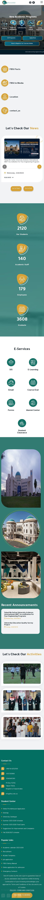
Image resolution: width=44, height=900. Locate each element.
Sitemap (5, 813)
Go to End (28, 188)
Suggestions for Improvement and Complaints (18, 829)
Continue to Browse (22, 895)
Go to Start (16, 188)
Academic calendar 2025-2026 (13, 848)
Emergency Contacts (10, 871)
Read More (7, 177)
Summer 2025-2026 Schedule (13, 821)
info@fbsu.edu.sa (11, 794)
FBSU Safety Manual (10, 864)
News (34, 129)
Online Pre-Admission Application (14, 809)
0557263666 (10, 774)
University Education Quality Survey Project (18, 624)
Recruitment (7, 852)
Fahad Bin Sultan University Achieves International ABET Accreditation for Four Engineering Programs (19, 614)
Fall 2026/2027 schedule (11, 833)
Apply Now (33, 38)
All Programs (11, 38)
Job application (8, 860)
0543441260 (10, 779)
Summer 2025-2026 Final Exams (14, 825)
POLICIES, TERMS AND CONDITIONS (22, 890)
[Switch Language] (30, 2)
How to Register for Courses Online (22, 43)
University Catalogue (10, 817)
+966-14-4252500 (12, 769)
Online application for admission (14, 868)
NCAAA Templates (9, 856)
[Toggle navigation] (42, 2)
